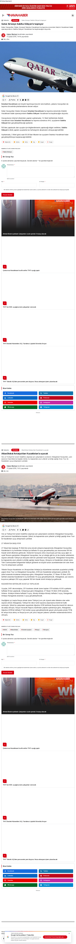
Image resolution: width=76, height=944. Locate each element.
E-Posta (42, 181)
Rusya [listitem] (37, 629)
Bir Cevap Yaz (8, 157)
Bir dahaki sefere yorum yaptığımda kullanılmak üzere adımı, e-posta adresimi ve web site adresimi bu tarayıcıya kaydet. (36, 189)
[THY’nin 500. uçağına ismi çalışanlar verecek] (38, 291)
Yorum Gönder (7, 195)
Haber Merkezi (12, 34)
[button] (73, 15)
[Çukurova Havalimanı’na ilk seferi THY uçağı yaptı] (38, 254)
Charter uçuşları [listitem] (26, 629)
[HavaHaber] (17, 15)
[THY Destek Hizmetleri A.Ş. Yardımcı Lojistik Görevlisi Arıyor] (38, 327)
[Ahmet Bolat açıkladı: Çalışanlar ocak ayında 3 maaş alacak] (38, 218)
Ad (2, 181)
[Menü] (3, 15)
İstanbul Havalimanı (9, 104)
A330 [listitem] (5, 629)
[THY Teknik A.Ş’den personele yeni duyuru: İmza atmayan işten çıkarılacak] (38, 365)
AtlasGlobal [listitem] (14, 629)
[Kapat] (73, 6)
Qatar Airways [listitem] (7, 152)
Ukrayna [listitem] (46, 629)
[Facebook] (3, 938)
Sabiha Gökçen (33, 113)
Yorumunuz (11, 164)
